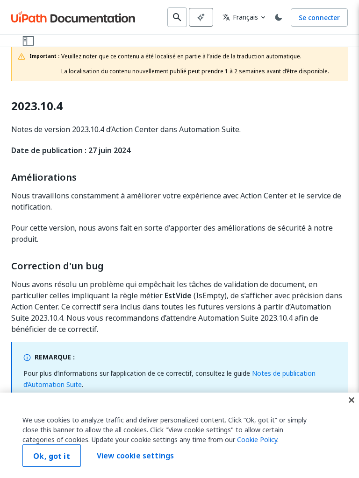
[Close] (351, 400)
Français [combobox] (240, 17)
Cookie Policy (257, 439)
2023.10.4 (37, 106)
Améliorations (44, 177)
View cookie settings (135, 455)
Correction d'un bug (57, 266)
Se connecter (319, 17)
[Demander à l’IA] (201, 17)
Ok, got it (51, 456)
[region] (179, 435)
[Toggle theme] (278, 17)
